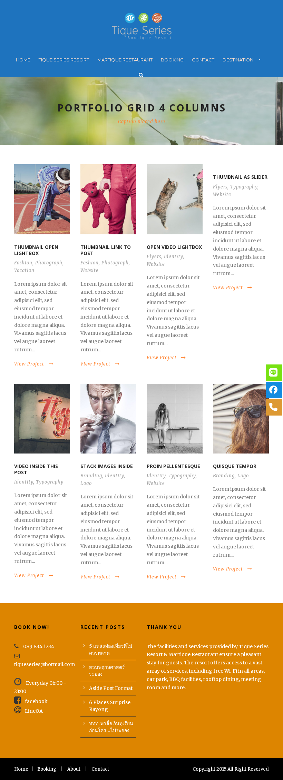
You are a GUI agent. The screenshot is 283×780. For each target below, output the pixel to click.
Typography (243, 187)
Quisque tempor (234, 466)
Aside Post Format (111, 688)
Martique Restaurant (125, 59)
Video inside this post (36, 469)
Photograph (48, 263)
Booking (172, 59)
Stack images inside (106, 466)
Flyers (154, 257)
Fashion (23, 263)
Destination (238, 59)
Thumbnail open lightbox (36, 250)
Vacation (24, 270)
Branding (91, 476)
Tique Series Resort (64, 59)
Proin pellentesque (173, 466)
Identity (173, 257)
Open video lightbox (174, 247)
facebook (36, 701)
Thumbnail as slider (240, 177)
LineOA (34, 711)
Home (23, 59)
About (73, 769)
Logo (86, 483)
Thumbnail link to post (105, 250)
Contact (203, 59)
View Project (29, 364)
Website (89, 270)
